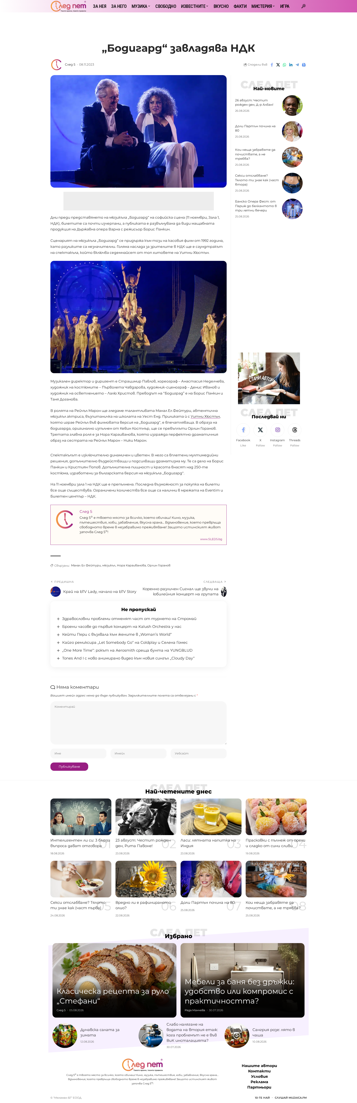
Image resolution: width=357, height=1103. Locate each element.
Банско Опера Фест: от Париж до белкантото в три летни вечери (256, 205)
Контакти (259, 1071)
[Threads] (295, 435)
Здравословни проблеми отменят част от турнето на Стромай (129, 618)
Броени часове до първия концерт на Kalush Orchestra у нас (121, 626)
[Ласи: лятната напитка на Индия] (211, 816)
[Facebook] (243, 435)
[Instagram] (277, 435)
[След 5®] (68, 6)
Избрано (178, 936)
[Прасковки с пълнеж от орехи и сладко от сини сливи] (276, 816)
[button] (303, 6)
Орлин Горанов (158, 565)
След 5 (70, 64)
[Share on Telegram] (297, 64)
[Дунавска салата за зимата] (64, 1035)
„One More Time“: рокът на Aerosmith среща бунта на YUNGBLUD (127, 650)
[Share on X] (278, 64)
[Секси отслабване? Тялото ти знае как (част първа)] (80, 879)
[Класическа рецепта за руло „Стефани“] (114, 980)
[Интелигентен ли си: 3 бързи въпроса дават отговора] (80, 816)
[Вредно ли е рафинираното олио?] (145, 879)
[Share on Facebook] (272, 64)
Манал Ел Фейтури (86, 565)
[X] (260, 435)
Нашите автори (259, 1065)
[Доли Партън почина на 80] (292, 131)
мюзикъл (108, 565)
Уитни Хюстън (205, 416)
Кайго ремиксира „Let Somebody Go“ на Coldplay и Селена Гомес (125, 642)
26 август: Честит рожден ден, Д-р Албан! (254, 102)
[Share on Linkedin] (291, 64)
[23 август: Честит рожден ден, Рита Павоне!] (145, 816)
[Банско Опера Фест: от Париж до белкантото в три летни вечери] (292, 209)
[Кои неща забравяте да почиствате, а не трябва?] (292, 157)
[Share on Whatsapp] (284, 64)
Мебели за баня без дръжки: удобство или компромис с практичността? (239, 991)
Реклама (259, 1082)
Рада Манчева (195, 1010)
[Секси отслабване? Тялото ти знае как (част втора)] (292, 183)
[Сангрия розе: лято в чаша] (237, 1035)
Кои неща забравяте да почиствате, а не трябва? (255, 154)
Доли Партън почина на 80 (208, 902)
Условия (259, 1076)
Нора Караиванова (131, 565)
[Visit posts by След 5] (56, 65)
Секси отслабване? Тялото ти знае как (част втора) (257, 180)
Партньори (259, 1087)
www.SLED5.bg (211, 539)
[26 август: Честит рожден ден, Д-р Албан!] (292, 105)
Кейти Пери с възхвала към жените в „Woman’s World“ (117, 634)
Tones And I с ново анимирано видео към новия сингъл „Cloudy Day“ (128, 658)
